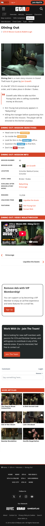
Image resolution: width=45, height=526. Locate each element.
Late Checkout (29, 424)
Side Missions (6, 22)
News (17, 474)
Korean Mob (28, 209)
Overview (13, 14)
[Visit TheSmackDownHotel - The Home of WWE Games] (10, 508)
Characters (38, 14)
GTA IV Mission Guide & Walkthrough (17, 32)
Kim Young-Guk (29, 206)
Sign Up (9, 309)
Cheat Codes (16, 22)
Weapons (29, 14)
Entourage (23, 187)
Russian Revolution (9, 441)
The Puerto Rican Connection (8, 407)
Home (10, 474)
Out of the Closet (8, 424)
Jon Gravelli (26, 81)
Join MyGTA (37, 2)
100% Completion (19, 18)
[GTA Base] (22, 9)
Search (39, 515)
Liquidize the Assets (31, 200)
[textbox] (22, 378)
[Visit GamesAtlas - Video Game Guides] (33, 508)
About (5, 515)
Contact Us (13, 515)
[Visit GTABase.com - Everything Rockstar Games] (21, 508)
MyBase (3, 2)
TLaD (25, 22)
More (31, 482)
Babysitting (23, 184)
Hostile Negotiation (31, 441)
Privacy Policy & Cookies (27, 515)
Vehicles (21, 14)
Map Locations (6, 18)
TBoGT (30, 22)
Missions (30, 18)
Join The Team (12, 354)
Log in (13, 2)
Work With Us (22, 518)
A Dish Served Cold (30, 406)
